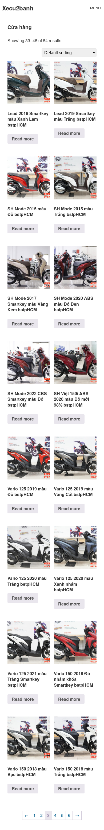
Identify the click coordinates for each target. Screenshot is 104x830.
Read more (23, 139)
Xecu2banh (18, 8)
